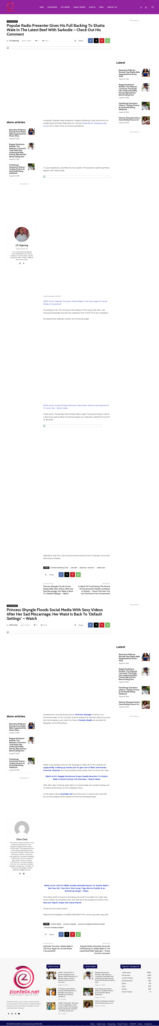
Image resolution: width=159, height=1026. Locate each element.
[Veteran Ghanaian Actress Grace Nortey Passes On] (146, 120)
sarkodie (74, 568)
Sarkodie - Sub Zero (87, 568)
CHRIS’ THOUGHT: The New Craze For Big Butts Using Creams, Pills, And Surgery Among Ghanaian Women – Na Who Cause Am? (68, 1007)
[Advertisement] (24, 200)
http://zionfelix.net (22, 249)
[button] (152, 7)
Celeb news (12, 21)
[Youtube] (19, 1014)
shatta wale (101, 568)
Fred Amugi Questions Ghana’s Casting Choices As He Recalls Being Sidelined (17, 169)
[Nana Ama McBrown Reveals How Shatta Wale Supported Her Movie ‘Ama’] (31, 131)
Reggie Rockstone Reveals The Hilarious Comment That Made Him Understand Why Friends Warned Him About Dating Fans (17, 150)
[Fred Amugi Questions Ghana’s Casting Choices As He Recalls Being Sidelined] (31, 166)
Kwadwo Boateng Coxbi (59, 568)
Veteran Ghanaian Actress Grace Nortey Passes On (129, 119)
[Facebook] (141, 7)
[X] (96, 40)
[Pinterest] (101, 40)
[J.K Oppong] (21, 234)
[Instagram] (146, 7)
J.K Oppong (14, 41)
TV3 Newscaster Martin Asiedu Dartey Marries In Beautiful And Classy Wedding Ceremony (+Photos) (67, 992)
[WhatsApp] (107, 40)
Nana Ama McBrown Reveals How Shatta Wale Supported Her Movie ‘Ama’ (17, 133)
